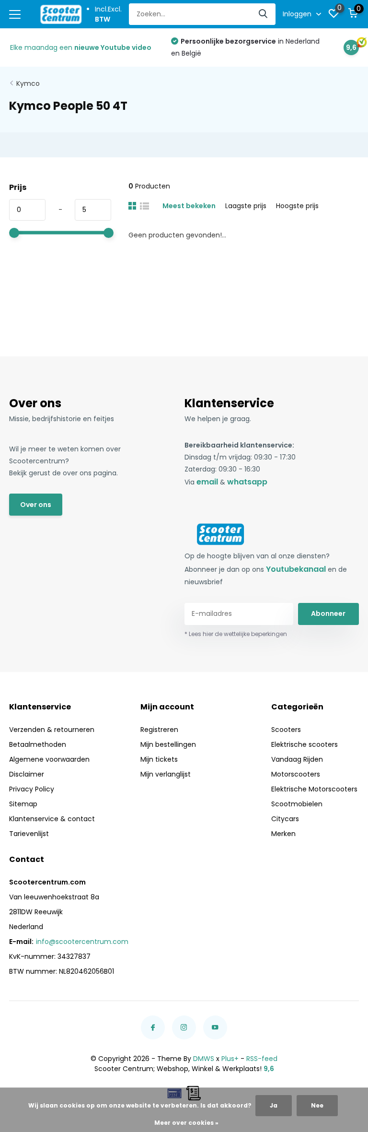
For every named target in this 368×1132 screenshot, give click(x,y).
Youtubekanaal (296, 569)
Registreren (159, 729)
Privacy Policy (31, 789)
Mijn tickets (159, 759)
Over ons (35, 504)
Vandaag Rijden (297, 759)
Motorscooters (295, 774)
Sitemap (23, 804)
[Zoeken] (264, 14)
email (207, 481)
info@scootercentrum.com (82, 941)
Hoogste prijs (297, 206)
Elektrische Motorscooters (314, 789)
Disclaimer (26, 774)
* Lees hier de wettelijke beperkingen (235, 634)
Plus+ (230, 1058)
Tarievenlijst (29, 833)
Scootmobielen (296, 804)
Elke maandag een (80, 47)
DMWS (203, 1058)
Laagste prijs (245, 206)
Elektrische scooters (304, 744)
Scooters (286, 729)
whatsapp (247, 481)
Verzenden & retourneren (51, 729)
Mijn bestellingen (168, 744)
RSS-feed (261, 1058)
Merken (283, 833)
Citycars (285, 819)
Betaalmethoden (37, 744)
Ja (273, 1105)
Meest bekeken (189, 206)
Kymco (28, 83)
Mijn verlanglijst (165, 774)
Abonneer (328, 613)
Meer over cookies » (186, 1123)
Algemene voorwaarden (49, 759)
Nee (317, 1105)
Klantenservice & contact (52, 819)
